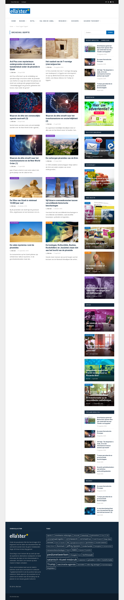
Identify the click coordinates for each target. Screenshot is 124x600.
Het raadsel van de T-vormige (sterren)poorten (59, 62)
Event (56, 542)
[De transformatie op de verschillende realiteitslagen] (99, 395)
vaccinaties (81, 565)
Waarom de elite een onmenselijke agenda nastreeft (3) (25, 117)
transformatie (107, 560)
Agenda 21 (50, 535)
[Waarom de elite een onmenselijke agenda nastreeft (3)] (26, 102)
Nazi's (68, 550)
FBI (68, 542)
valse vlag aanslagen (93, 565)
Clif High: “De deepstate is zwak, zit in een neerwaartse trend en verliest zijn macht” (105, 73)
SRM (98, 560)
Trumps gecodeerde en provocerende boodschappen (104, 85)
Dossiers (75, 21)
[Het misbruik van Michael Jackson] (99, 320)
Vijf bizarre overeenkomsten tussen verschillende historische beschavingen (62, 203)
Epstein (87, 203)
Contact (24, 2)
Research (62, 21)
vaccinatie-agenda (66, 564)
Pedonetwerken (90, 310)
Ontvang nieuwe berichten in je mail (98, 152)
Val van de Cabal (47, 21)
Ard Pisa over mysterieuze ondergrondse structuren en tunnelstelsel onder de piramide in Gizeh (25, 65)
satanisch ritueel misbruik (62, 559)
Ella (87, 354)
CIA (107, 535)
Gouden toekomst (91, 21)
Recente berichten (92, 40)
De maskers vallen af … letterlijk (96, 267)
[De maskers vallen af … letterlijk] (99, 263)
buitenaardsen (94, 535)
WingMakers (51, 568)
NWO (74, 550)
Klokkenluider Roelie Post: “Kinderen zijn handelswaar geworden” (98, 348)
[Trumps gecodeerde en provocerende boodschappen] (90, 86)
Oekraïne (81, 550)
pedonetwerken (57, 554)
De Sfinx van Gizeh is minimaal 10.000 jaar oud (23, 201)
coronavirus (85, 538)
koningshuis (98, 546)
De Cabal (49, 222)
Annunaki (76, 535)
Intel (32, 21)
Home (13, 21)
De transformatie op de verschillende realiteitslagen (98, 399)
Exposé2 (62, 542)
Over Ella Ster (15, 2)
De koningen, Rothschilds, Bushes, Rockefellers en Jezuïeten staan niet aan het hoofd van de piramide (62, 247)
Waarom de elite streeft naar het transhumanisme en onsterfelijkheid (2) (62, 118)
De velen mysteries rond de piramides (22, 246)
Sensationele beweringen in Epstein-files (98, 217)
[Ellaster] (20, 11)
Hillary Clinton (50, 546)
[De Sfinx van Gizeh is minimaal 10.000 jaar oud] (26, 187)
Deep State (107, 539)
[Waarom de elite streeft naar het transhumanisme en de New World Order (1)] (26, 145)
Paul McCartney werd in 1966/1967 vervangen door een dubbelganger (98, 290)
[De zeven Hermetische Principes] (90, 62)
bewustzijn (85, 535)
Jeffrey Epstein (73, 546)
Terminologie (89, 170)
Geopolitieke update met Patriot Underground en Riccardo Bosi (97, 373)
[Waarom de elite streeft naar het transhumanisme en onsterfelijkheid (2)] (62, 102)
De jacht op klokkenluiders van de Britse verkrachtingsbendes (105, 469)
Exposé (13, 136)
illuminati (61, 546)
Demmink (50, 542)
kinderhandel (87, 546)
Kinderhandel (89, 335)
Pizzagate (74, 555)
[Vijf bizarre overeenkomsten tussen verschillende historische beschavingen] (62, 187)
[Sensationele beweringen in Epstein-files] (99, 213)
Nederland (88, 137)
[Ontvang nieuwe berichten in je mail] (99, 148)
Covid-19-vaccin (97, 539)
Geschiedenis (14, 39)
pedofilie (88, 550)
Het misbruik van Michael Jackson (97, 324)
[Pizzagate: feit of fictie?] (99, 238)
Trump (51, 564)
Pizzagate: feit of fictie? (96, 243)
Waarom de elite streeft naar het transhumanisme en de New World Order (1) (25, 160)
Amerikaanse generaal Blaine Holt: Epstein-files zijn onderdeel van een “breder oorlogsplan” (105, 48)
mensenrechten (107, 546)
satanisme (82, 560)
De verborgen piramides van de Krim (62, 158)
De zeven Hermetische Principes (104, 60)
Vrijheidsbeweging (106, 564)
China (102, 535)
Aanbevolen (105, 40)
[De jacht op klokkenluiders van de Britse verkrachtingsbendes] (90, 469)
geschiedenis (90, 542)
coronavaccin (72, 539)
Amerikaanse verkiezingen (63, 535)
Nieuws (22, 21)
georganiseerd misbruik (77, 542)
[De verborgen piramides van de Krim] (62, 145)
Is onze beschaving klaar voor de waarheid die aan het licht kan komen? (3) (105, 510)
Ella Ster (13, 72)
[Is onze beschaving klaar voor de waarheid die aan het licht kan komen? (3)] (90, 511)
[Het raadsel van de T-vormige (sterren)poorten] (62, 48)
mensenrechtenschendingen (56, 550)
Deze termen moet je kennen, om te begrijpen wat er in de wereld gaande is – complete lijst (99, 182)
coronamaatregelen (55, 539)
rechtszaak (87, 554)
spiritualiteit (91, 560)
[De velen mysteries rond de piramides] (26, 232)
